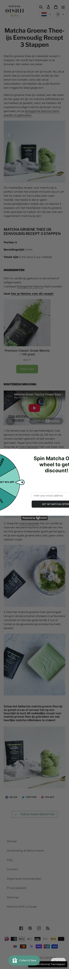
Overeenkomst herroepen (47, 964)
